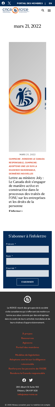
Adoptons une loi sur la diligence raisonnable (27, 361)
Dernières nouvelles (21, 173)
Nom (8, 255)
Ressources (27, 338)
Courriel (10, 268)
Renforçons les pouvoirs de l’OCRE (28, 368)
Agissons (27, 342)
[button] (43, 10)
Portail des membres (30, 3)
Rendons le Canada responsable (27, 373)
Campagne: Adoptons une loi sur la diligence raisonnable (23, 166)
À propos (27, 333)
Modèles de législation (27, 354)
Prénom (10, 243)
